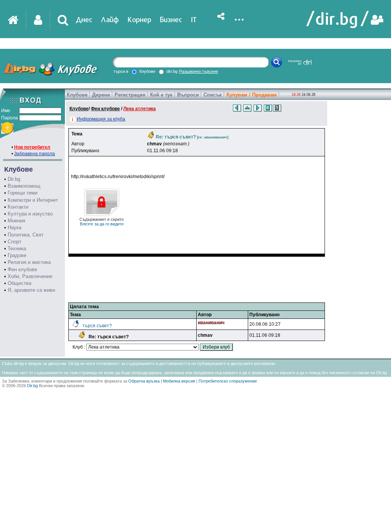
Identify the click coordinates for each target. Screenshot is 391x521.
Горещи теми (22, 193)
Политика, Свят (26, 235)
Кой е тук (161, 95)
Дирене (101, 95)
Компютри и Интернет (33, 200)
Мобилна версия (179, 381)
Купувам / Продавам (251, 95)
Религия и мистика (29, 262)
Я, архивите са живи (31, 290)
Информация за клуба (101, 119)
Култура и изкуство (30, 214)
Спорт (14, 241)
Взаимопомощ (24, 186)
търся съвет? (97, 325)
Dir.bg (14, 179)
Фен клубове (22, 269)
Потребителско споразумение (228, 381)
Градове (17, 255)
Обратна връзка (144, 381)
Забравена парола (34, 153)
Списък (213, 95)
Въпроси (188, 95)
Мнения (16, 221)
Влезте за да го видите (101, 221)
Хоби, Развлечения (30, 276)
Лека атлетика (139, 108)
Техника (17, 248)
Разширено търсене (198, 71)
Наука (14, 227)
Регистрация (130, 95)
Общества (19, 283)
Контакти (18, 207)
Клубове (77, 95)
